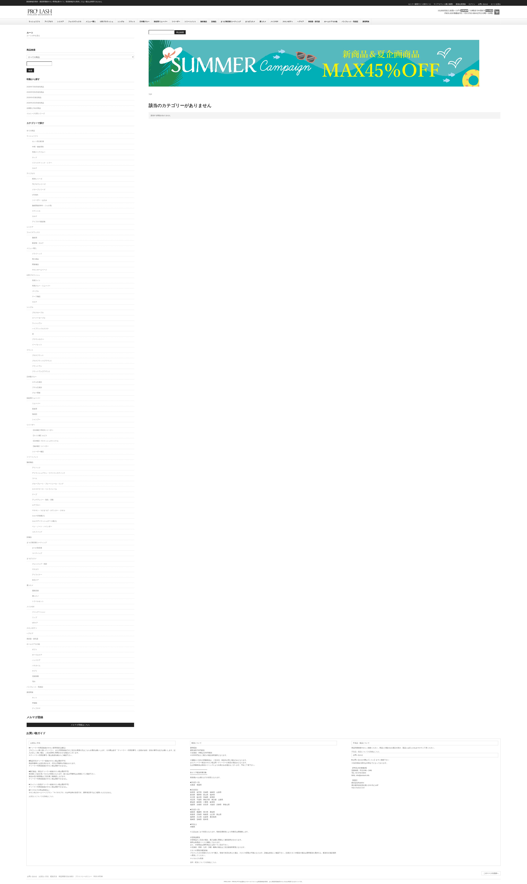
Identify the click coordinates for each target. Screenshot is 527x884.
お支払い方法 (44, 876)
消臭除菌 (35, 676)
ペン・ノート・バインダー (42, 526)
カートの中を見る (33, 36)
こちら (371, 760)
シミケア (60, 21)
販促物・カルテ (38, 243)
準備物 (34, 703)
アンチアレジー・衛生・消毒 (43, 500)
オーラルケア (37, 655)
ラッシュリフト (34, 21)
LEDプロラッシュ (106, 21)
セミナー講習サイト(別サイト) (419, 4)
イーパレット (37, 345)
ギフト (34, 649)
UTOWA (35, 195)
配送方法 (53, 876)
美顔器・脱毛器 (314, 21)
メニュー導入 (91, 21)
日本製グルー (144, 21)
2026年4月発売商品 (34, 97)
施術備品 (203, 21)
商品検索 (180, 32)
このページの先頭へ (491, 873)
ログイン (472, 4)
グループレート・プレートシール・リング (47, 484)
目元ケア (35, 580)
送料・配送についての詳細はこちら (203, 862)
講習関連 (366, 21)
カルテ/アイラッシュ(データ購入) (44, 521)
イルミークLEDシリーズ (36, 114)
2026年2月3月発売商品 (35, 103)
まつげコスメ (250, 21)
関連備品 (35, 264)
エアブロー (36, 505)
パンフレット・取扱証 (350, 21)
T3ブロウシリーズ (39, 184)
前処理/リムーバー (160, 21)
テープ (34, 494)
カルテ (34, 168)
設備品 (213, 21)
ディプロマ (36, 708)
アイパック (36, 468)
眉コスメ (263, 21)
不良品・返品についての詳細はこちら (365, 752)
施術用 (34, 238)
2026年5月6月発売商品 (35, 92)
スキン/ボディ (288, 21)
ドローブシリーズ (38, 189)
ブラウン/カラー (38, 339)
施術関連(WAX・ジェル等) (42, 206)
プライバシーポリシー (83, 876)
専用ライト (36, 280)
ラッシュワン (37, 323)
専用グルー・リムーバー (41, 286)
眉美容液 (35, 591)
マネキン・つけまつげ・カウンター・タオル (48, 510)
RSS (95, 876)
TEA (33, 682)
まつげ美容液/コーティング (231, 21)
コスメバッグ (37, 532)
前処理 (34, 409)
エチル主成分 (37, 382)
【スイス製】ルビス (39, 436)
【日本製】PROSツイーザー (42, 430)
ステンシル (36, 211)
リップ (34, 617)
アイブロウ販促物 (38, 222)
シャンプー (36, 419)
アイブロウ (49, 21)
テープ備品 (36, 296)
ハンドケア (36, 660)
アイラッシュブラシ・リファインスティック (48, 473)
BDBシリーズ (37, 179)
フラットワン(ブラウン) (41, 371)
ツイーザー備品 (38, 452)
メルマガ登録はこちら (80, 725)
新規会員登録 (461, 4)
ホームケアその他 (330, 21)
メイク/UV (274, 21)
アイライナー (37, 575)
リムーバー (36, 403)
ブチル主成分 (37, 387)
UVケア (35, 623)
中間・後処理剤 (38, 147)
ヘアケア (300, 21)
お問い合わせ (483, 4)
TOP (150, 94)
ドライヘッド (37, 254)
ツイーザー (176, 21)
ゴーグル (35, 291)
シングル (121, 21)
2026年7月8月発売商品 (35, 87)
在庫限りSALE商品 (34, 108)
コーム (34, 478)
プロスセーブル (38, 313)
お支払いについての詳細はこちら (41, 796)
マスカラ (35, 569)
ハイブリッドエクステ (40, 329)
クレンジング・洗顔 (39, 564)
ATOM (100, 876)
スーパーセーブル (38, 318)
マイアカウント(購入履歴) (443, 4)
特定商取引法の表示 (66, 876)
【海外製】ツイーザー (40, 446)
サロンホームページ (39, 270)
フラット (132, 21)
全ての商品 (31, 131)
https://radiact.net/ (358, 788)
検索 (30, 70)
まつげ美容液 (37, 548)
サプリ (34, 671)
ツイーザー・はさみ (39, 200)
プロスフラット (38, 355)
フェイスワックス (74, 21)
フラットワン (37, 366)
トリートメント (190, 21)
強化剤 (34, 414)
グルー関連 (36, 393)
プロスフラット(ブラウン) (41, 361)
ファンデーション (38, 612)
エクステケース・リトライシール (44, 489)
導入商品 (35, 259)
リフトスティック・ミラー (42, 163)
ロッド (34, 157)
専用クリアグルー (38, 152)
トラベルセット (38, 601)
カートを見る (496, 4)
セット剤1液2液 (38, 141)
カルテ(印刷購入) (38, 516)
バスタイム (36, 665)
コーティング (37, 553)
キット (34, 698)
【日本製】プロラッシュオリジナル (45, 441)
